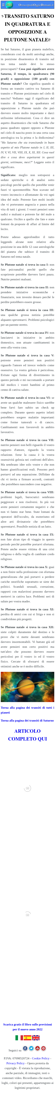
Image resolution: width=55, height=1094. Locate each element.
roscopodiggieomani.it (28, 5)
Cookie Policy (41, 1058)
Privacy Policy (15, 1063)
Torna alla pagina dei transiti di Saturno (27, 720)
